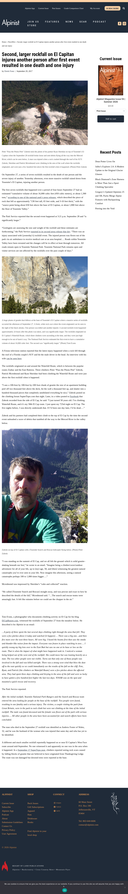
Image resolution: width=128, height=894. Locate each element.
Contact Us (7, 826)
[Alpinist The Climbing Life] (10, 23)
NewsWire (11, 42)
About (5, 818)
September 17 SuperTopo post (31, 750)
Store (32, 25)
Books (30, 822)
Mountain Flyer (63, 870)
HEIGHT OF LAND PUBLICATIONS (28, 866)
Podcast (99, 21)
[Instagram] (124, 23)
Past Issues (56, 8)
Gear (83, 21)
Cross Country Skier (45, 870)
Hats (30, 814)
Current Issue (43, 8)
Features (52, 21)
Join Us (33, 21)
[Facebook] (119, 23)
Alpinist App (30, 8)
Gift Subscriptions (36, 807)
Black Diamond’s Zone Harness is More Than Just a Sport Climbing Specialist (109, 183)
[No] (125, 887)
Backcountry (28, 870)
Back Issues (33, 803)
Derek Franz (9, 71)
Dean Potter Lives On (105, 161)
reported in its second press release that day (50, 231)
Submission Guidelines (12, 822)
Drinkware (32, 818)
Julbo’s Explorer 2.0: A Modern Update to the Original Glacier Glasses (109, 170)
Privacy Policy (8, 830)
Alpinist (16, 870)
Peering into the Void (104, 208)
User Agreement (9, 833)
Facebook (74, 396)
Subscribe (112, 8)
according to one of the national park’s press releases (32, 197)
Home (4, 42)
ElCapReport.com (10, 620)
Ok (65, 890)
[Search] (124, 8)
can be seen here (14, 358)
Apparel (31, 811)
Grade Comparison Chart (74, 8)
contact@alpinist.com (88, 825)
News (70, 21)
